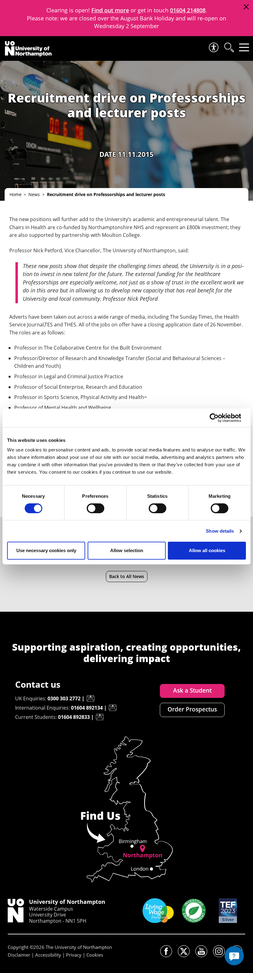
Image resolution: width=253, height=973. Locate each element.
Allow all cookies (207, 550)
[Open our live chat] (234, 955)
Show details (220, 531)
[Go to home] (28, 49)
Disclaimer (19, 955)
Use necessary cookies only (46, 550)
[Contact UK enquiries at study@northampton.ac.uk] (90, 698)
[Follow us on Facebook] (166, 951)
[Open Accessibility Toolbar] (213, 47)
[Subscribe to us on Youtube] (201, 951)
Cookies (94, 955)
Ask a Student (192, 690)
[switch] (95, 508)
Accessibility (48, 955)
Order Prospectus (192, 709)
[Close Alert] (246, 7)
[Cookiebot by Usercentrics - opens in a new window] (219, 417)
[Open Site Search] (228, 47)
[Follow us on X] (184, 951)
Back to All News (126, 576)
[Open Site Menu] (244, 47)
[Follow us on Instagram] (219, 951)
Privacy (73, 955)
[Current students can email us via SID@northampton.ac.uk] (99, 717)
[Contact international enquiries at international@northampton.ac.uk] (112, 707)
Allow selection (126, 550)
